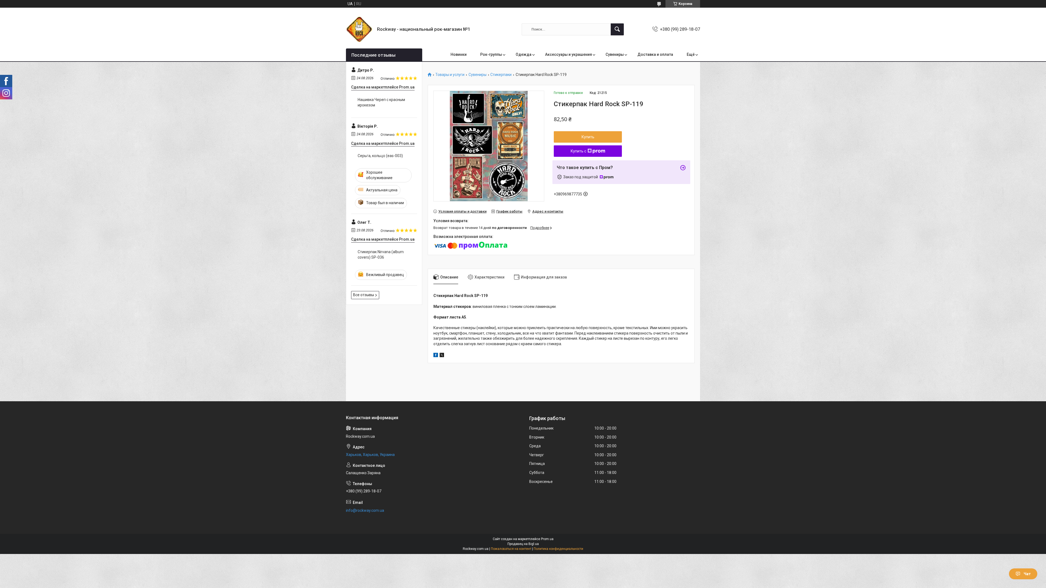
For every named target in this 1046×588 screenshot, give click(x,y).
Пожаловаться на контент (511, 549)
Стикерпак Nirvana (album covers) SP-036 (381, 254)
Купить (588, 137)
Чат (1027, 574)
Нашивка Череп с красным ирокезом (381, 102)
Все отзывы (363, 295)
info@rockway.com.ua (365, 510)
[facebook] (435, 356)
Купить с (578, 151)
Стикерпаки (501, 75)
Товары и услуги (449, 75)
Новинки (459, 54)
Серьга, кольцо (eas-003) (380, 156)
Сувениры (615, 54)
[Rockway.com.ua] (359, 29)
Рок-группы (491, 54)
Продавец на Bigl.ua (523, 544)
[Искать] (617, 29)
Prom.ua (547, 539)
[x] (442, 356)
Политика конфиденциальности (558, 549)
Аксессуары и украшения (568, 54)
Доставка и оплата (655, 54)
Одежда (523, 54)
